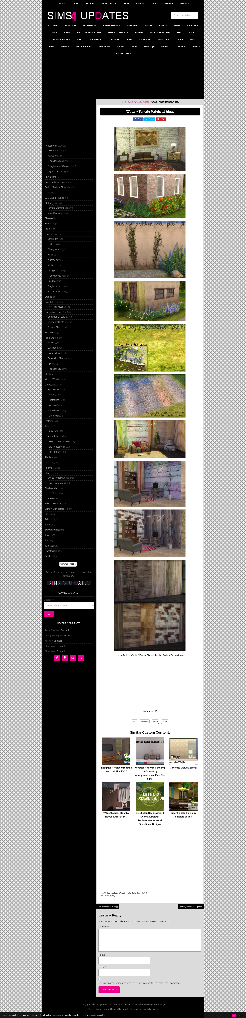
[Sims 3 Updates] (69, 583)
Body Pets (53, 431)
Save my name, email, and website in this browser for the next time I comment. (140, 983)
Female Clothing (56, 207)
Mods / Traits (52, 379)
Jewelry (52, 155)
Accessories (51, 145)
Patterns (49, 421)
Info (240, 1015)
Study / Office (55, 291)
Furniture (49, 234)
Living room (54, 270)
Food (47, 229)
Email (102, 967)
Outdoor (52, 281)
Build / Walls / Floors (138, 102)
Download (149, 711)
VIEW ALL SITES (68, 564)
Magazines (50, 332)
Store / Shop (54, 327)
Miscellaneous (55, 161)
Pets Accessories (56, 446)
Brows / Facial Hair (55, 182)
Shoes (48, 473)
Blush (51, 342)
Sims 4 (155, 722)
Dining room (54, 249)
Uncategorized (52, 551)
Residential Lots (56, 322)
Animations (50, 176)
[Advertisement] (123, 79)
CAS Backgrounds (54, 198)
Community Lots (56, 316)
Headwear (53, 150)
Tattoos (49, 519)
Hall (50, 254)
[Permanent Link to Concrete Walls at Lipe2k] (183, 764)
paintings (145, 722)
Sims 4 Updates (90, 17)
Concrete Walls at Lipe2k (183, 767)
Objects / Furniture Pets (60, 441)
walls (164, 722)
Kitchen (51, 265)
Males (51, 498)
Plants (48, 457)
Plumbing (53, 415)
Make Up (49, 337)
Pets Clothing (54, 452)
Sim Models (51, 488)
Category (49, 599)
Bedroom (53, 244)
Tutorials (49, 545)
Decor (51, 394)
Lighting (52, 405)
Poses (48, 462)
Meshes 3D (50, 374)
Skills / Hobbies (53, 503)
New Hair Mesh (55, 306)
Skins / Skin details (54, 509)
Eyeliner (52, 347)
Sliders (48, 514)
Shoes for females (57, 477)
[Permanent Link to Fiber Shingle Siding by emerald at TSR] (183, 809)
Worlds (48, 556)
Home (123, 102)
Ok (234, 1015)
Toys (47, 540)
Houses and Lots (53, 312)
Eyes (47, 223)
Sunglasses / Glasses (59, 166)
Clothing (49, 203)
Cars (47, 192)
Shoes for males (56, 483)
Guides (48, 296)
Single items (54, 286)
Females (52, 493)
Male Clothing (55, 213)
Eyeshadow (54, 353)
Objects (49, 384)
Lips (50, 363)
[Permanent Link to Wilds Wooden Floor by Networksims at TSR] (116, 809)
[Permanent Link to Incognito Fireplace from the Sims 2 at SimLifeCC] (116, 764)
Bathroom (53, 239)
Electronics (53, 400)
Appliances (53, 389)
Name (102, 954)
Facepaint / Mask (57, 358)
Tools (47, 535)
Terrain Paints (140, 893)
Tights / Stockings (57, 171)
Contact (65, 630)
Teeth (47, 524)
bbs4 (134, 722)
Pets (47, 426)
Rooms (48, 467)
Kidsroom (53, 260)
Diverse (49, 218)
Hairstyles (50, 302)
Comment (104, 926)
